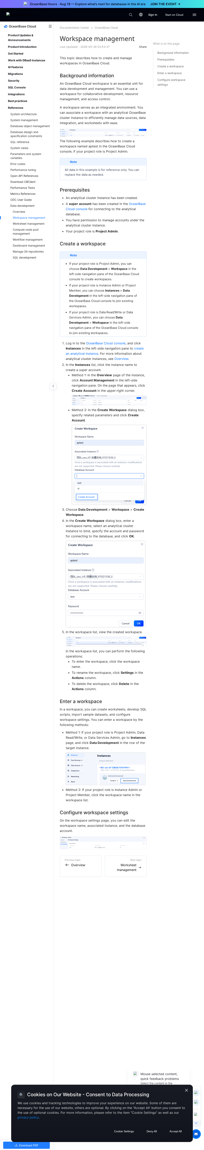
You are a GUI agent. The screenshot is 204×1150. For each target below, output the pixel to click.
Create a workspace (170, 66)
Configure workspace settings (171, 82)
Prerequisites (165, 59)
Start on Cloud (174, 14)
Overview (121, 359)
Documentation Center (74, 27)
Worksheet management (126, 867)
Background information (173, 52)
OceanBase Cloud (106, 27)
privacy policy (28, 1117)
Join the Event (165, 4)
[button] (196, 1134)
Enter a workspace (169, 73)
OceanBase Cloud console (106, 343)
